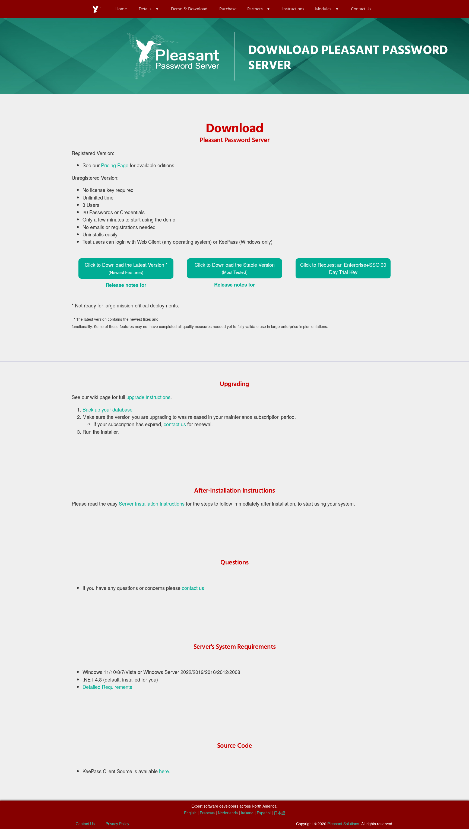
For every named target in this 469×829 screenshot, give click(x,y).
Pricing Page (114, 165)
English (190, 812)
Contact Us (361, 8)
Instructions (293, 8)
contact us (175, 424)
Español (264, 812)
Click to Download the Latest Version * (126, 268)
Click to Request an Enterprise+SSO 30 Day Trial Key (343, 268)
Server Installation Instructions (152, 503)
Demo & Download (189, 8)
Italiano (247, 812)
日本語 (279, 812)
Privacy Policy (117, 823)
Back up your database (107, 409)
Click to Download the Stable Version (235, 268)
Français (207, 812)
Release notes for (126, 284)
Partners (255, 8)
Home (121, 8)
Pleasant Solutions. (343, 823)
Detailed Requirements (107, 686)
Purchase (227, 8)
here (164, 771)
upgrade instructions (148, 396)
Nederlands (228, 812)
